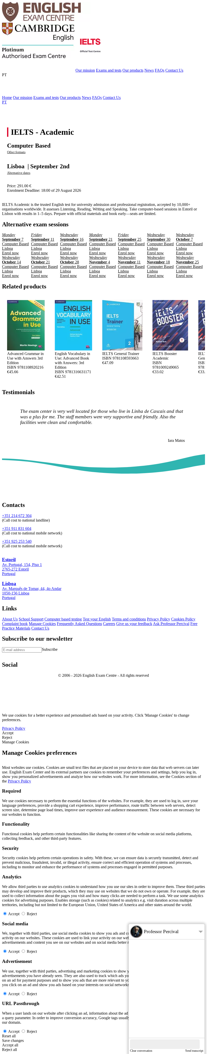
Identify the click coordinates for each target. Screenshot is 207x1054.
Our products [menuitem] (70, 97)
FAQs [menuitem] (97, 97)
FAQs (159, 70)
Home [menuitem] (7, 97)
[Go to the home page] (46, 20)
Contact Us (174, 70)
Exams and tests (108, 70)
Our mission (85, 70)
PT (4, 75)
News (149, 70)
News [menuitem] (86, 97)
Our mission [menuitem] (22, 97)
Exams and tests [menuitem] (46, 97)
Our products (132, 70)
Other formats (16, 152)
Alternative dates (18, 173)
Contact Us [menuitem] (112, 97)
